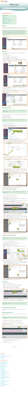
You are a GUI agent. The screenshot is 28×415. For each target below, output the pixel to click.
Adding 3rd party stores (3, 381)
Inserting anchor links (3, 369)
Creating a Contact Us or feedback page (5, 384)
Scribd (4, 318)
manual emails (5, 120)
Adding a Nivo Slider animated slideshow (5, 377)
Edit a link (4, 21)
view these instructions (16, 216)
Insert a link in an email (6, 18)
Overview (4, 16)
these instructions (16, 170)
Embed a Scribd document (6, 23)
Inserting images (2, 368)
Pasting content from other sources (5, 363)
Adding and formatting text (4, 362)
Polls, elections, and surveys (4, 382)
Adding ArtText (2, 364)
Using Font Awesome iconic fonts (4, 365)
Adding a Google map (3, 385)
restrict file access (12, 30)
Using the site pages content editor (5, 361)
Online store (2, 379)
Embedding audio (3, 383)
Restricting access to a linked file (7, 22)
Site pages (4, 192)
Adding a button (2, 370)
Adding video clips (3, 378)
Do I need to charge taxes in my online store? (6, 380)
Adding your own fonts (3, 367)
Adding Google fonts (3, 366)
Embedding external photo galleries (5, 376)
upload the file (18, 110)
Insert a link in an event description (7, 20)
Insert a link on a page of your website (8, 19)
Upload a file (4, 17)
